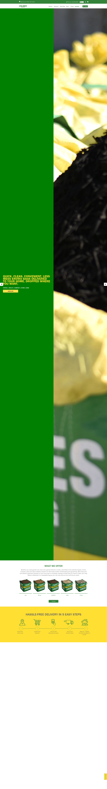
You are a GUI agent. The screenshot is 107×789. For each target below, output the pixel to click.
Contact (72, 6)
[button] (1, 284)
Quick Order (105, 776)
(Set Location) (32, 1)
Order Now (77, 6)
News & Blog (62, 6)
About (67, 6)
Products (50, 6)
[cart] (88, 2)
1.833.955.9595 (74, 2)
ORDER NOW (64, 289)
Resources (56, 6)
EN (81, 2)
